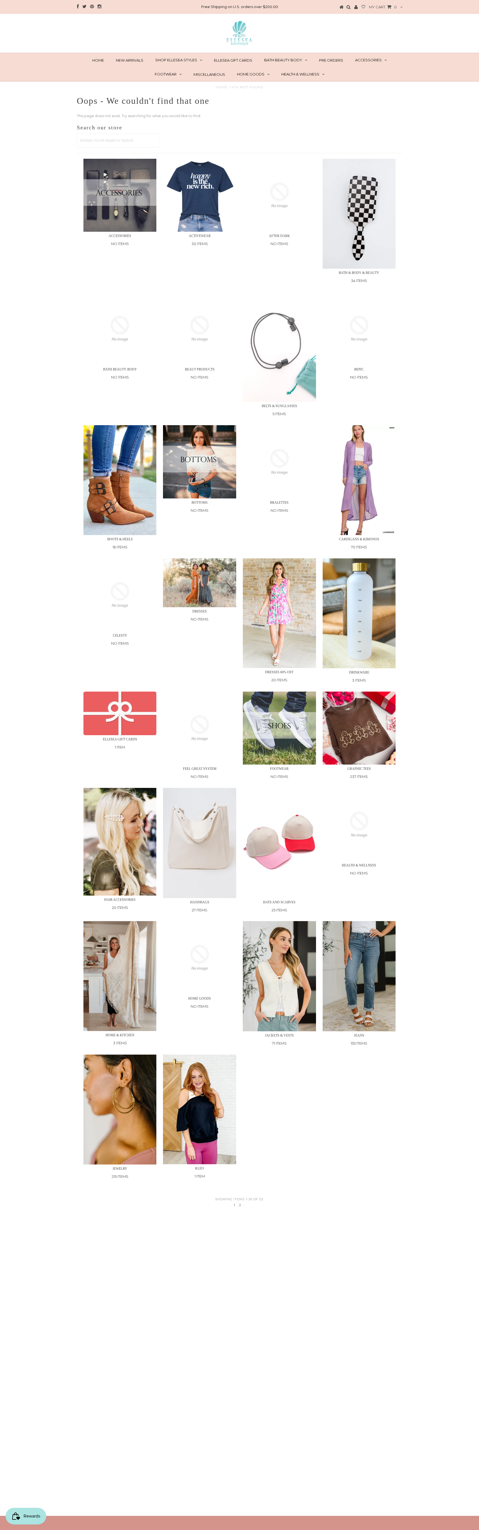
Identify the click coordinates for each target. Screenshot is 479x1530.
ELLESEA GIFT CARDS (233, 60)
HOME (98, 60)
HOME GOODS (250, 74)
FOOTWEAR (166, 74)
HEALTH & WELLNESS (300, 74)
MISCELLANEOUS (209, 74)
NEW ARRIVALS (129, 60)
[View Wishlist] (363, 7)
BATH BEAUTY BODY (283, 60)
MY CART (383, 7)
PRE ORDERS (331, 60)
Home (222, 87)
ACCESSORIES (368, 60)
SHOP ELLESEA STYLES (176, 60)
